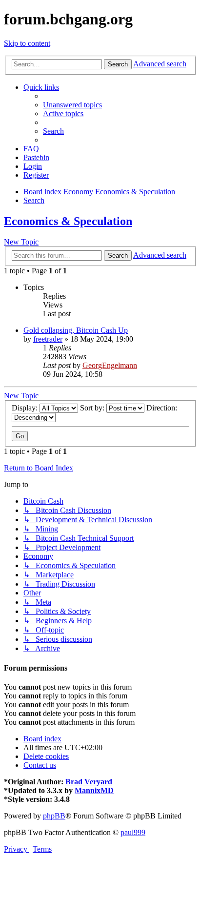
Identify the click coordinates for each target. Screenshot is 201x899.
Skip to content (27, 43)
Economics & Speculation (68, 221)
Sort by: (93, 408)
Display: (26, 408)
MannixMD (94, 790)
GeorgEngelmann (109, 365)
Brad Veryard (88, 781)
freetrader (47, 339)
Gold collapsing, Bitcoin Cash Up (75, 330)
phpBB (54, 816)
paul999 (133, 832)
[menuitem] (72, 105)
